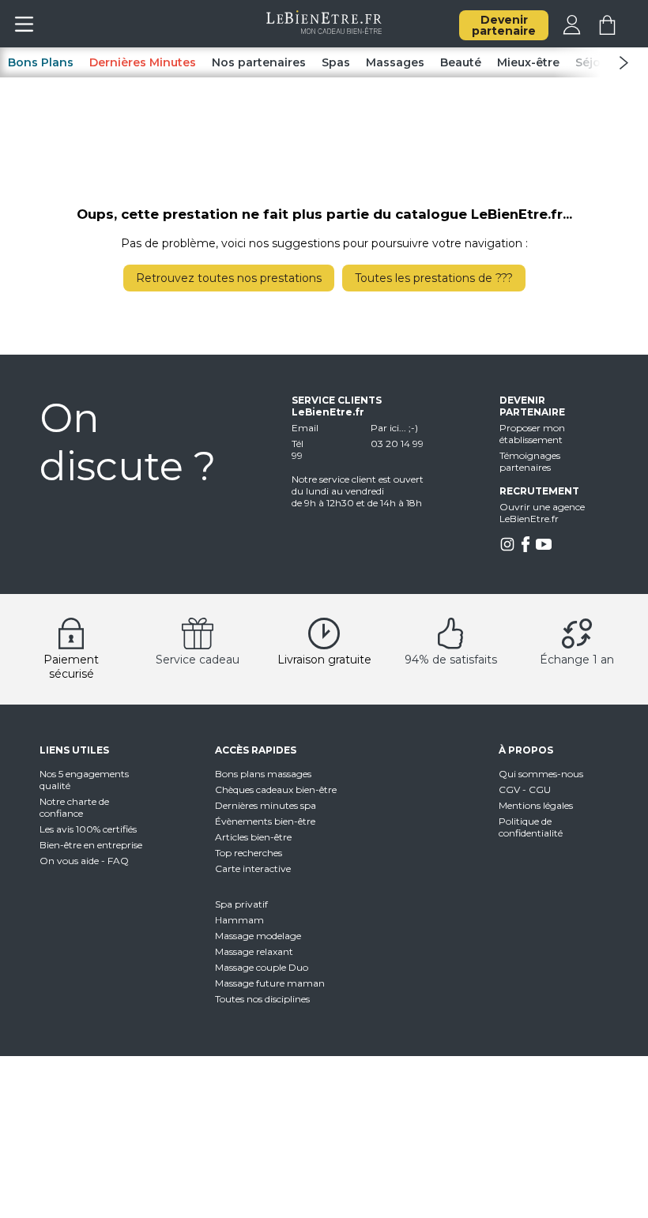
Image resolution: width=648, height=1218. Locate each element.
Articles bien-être (253, 837)
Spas (336, 62)
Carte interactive (253, 868)
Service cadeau (197, 659)
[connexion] (572, 31)
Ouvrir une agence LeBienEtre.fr (542, 512)
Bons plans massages (263, 774)
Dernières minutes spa (265, 805)
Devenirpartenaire (504, 25)
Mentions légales (536, 805)
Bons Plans (40, 62)
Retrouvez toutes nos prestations (229, 278)
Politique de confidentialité (531, 827)
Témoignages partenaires (529, 461)
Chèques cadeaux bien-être (276, 789)
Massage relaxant (254, 951)
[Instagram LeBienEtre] (507, 548)
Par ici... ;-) (394, 428)
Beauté (460, 62)
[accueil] (324, 30)
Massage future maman (270, 983)
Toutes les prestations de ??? (434, 278)
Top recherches (248, 853)
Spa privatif (241, 904)
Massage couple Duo (261, 967)
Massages (395, 62)
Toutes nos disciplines (262, 999)
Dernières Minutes (142, 62)
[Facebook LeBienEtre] (525, 548)
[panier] (607, 31)
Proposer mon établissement (532, 433)
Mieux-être (528, 62)
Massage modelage (258, 936)
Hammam (239, 920)
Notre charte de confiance (74, 807)
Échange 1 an (577, 659)
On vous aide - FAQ (84, 861)
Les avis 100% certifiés (88, 829)
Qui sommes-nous (541, 774)
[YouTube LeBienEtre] (544, 548)
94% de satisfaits (451, 659)
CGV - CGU (525, 789)
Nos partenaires (259, 62)
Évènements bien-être (265, 821)
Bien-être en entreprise (91, 845)
